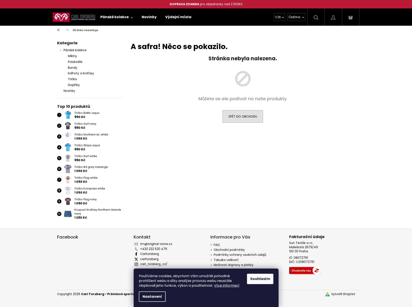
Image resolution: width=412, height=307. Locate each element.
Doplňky (74, 85)
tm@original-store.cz (156, 244)
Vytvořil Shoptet (343, 294)
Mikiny (72, 56)
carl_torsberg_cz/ (153, 264)
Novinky (69, 91)
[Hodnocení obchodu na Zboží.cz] (305, 270)
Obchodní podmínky (229, 250)
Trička (72, 79)
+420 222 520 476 (153, 249)
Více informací (226, 285)
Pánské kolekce (75, 50)
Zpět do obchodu (242, 116)
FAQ (217, 245)
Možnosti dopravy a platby (233, 265)
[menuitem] (116, 17)
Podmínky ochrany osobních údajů (240, 255)
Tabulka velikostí (226, 260)
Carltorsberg (149, 254)
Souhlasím (260, 278)
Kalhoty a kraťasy (81, 73)
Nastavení (152, 296)
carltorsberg (149, 259)
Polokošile (75, 62)
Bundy (72, 67)
